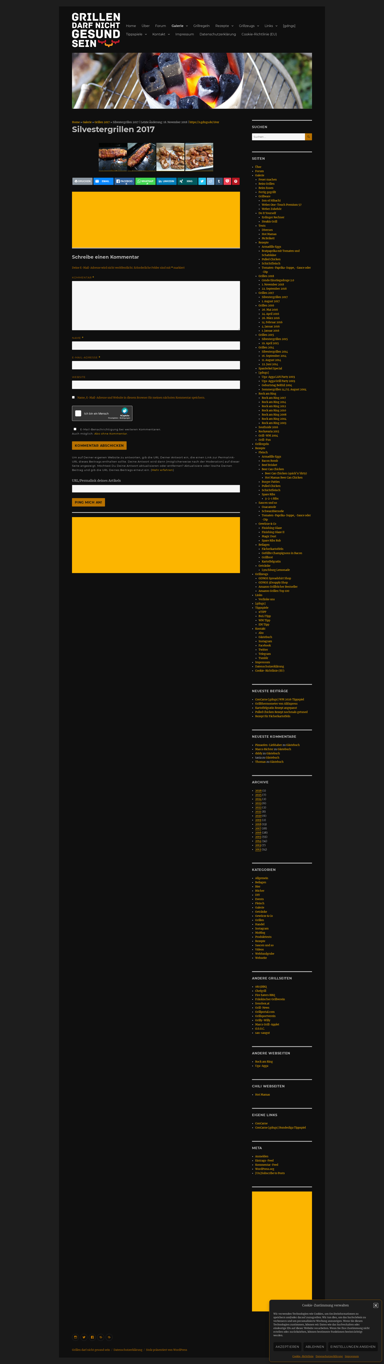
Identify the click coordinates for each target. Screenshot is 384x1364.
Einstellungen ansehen (353, 1347)
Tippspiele (134, 34)
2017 (258, 828)
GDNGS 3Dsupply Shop (273, 582)
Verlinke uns (267, 599)
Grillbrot (267, 557)
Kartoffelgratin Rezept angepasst (276, 708)
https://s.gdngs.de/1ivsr (204, 122)
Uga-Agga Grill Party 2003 (278, 381)
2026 (258, 790)
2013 (258, 845)
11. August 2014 (271, 360)
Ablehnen (315, 1347)
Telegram (265, 654)
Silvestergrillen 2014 (275, 351)
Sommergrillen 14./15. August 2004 (284, 389)
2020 (258, 816)
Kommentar (83, 277)
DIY (257, 895)
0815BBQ (261, 986)
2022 (258, 807)
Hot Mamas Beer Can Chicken (284, 477)
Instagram (265, 641)
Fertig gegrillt (267, 192)
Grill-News (262, 1007)
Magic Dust (269, 536)
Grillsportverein (265, 1016)
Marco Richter (264, 749)
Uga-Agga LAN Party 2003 (278, 377)
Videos (259, 949)
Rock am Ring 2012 (274, 406)
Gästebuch (265, 637)
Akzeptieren (287, 1347)
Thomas (260, 762)
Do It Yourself (267, 213)
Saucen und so (268, 503)
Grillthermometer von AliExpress (276, 703)
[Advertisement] (157, 220)
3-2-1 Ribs (272, 498)
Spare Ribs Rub (271, 540)
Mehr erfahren (162, 470)
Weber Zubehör (272, 209)
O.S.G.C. (260, 1028)
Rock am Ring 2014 (274, 402)
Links (269, 26)
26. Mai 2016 (270, 309)
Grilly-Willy (262, 1020)
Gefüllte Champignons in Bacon (282, 553)
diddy (258, 753)
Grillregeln (201, 26)
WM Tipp (264, 620)
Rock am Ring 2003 (274, 423)
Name (78, 338)
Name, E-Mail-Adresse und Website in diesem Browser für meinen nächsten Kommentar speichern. (141, 397)
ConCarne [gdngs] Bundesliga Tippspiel (280, 1127)
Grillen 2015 (266, 335)
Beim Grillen (267, 183)
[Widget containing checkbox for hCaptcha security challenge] (102, 413)
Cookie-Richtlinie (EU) (259, 34)
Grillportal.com (265, 1012)
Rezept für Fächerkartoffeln (272, 716)
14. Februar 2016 (272, 322)
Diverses (267, 230)
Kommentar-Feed (266, 1165)
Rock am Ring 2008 (274, 414)
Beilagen (264, 544)
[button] (376, 1305)
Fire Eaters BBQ (265, 995)
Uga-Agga (261, 1066)
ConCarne (261, 1123)
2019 (258, 820)
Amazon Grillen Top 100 (274, 591)
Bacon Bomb (270, 461)
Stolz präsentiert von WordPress (166, 1350)
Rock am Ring (267, 393)
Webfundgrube (264, 953)
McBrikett (268, 238)
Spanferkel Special (270, 368)
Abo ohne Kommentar (110, 433)
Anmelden (261, 1156)
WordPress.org (264, 1169)
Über (146, 26)
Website (79, 377)
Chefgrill (260, 991)
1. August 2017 (271, 301)
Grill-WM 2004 (268, 435)
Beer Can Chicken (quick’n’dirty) (286, 473)
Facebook (265, 645)
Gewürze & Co (267, 523)
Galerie (177, 26)
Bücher (259, 890)
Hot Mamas (269, 234)
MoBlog (260, 932)
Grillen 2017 (102, 122)
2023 (258, 803)
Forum (160, 26)
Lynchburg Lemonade (276, 570)
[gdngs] (289, 26)
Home (131, 26)
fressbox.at (262, 1003)
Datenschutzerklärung (329, 1356)
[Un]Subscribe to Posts (270, 1173)
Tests (262, 225)
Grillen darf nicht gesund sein (91, 1350)
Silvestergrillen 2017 (275, 297)
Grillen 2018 (266, 276)
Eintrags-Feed (264, 1160)
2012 (258, 849)
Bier (257, 886)
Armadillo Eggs (271, 246)
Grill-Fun (265, 440)
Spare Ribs (268, 494)
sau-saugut (262, 1033)
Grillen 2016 (266, 305)
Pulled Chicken (271, 259)
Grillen (259, 920)
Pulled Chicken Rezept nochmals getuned (281, 712)
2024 (258, 799)
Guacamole (269, 507)
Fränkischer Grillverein (270, 999)
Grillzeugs (247, 26)
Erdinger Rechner (273, 217)
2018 (258, 824)
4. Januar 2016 (271, 326)
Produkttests (263, 937)
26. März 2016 (271, 318)
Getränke (264, 565)
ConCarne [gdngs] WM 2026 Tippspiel (279, 699)
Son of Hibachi (271, 200)
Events (259, 899)
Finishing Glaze (272, 528)
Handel (259, 924)
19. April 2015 (270, 343)
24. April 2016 (270, 314)
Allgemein (261, 878)
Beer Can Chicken (273, 469)
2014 (258, 841)
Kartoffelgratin (271, 561)
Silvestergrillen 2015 (275, 339)
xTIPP (262, 612)
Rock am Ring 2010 (274, 410)
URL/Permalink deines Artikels (96, 481)
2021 (258, 811)
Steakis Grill (269, 221)
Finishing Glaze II (273, 532)
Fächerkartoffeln (272, 549)
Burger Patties (271, 482)
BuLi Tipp (265, 616)
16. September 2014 (274, 356)
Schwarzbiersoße (273, 511)
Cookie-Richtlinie (303, 1356)
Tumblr (263, 658)
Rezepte (222, 26)
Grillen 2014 (266, 347)
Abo (261, 633)
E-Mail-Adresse (86, 357)
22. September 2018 (274, 288)
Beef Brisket (269, 465)
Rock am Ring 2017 (274, 398)
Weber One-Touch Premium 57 (282, 204)
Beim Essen (266, 188)
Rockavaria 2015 (269, 431)
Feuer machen (268, 179)
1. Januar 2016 (270, 330)
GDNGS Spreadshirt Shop (275, 578)
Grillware (264, 196)
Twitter (263, 649)
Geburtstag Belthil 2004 (277, 385)
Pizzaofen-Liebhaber (268, 745)
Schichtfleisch (271, 263)
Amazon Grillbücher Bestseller (278, 586)
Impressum (352, 1356)
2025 (258, 795)
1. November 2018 (273, 284)
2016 (258, 832)
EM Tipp (264, 624)
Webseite (261, 958)
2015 (258, 837)
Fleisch (263, 452)
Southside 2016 (268, 427)
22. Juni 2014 (270, 364)
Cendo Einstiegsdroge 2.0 (278, 280)
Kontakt (158, 34)
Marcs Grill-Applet (267, 1024)
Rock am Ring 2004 (274, 419)
